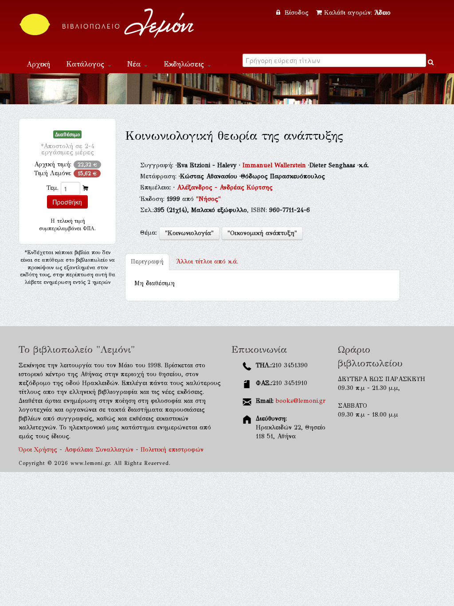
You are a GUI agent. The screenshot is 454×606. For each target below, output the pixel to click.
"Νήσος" (208, 199)
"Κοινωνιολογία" (189, 233)
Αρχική (38, 64)
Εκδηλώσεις (185, 64)
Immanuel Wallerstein (275, 165)
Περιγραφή (147, 261)
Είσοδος (296, 12)
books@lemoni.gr (300, 401)
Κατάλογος (86, 64)
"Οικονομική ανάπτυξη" (262, 233)
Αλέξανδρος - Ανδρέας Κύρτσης (225, 187)
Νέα (135, 64)
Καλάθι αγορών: (357, 12)
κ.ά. (207, 261)
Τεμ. (53, 188)
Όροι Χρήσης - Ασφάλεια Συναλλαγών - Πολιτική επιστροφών (111, 449)
